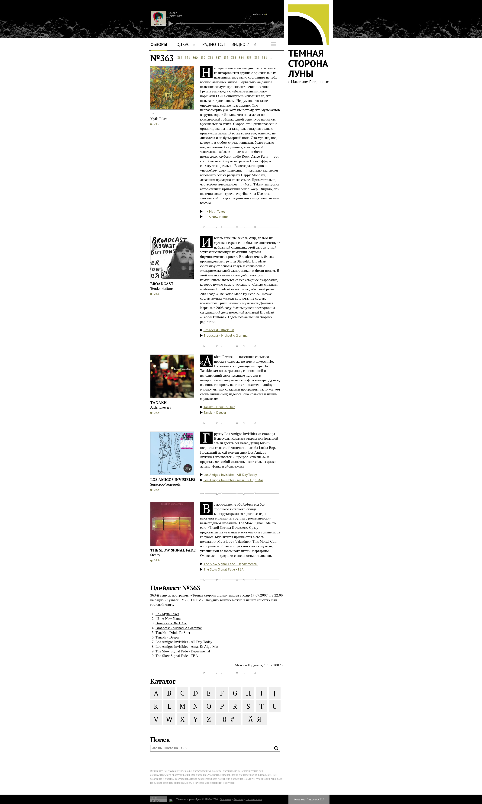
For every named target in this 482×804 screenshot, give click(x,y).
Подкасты (185, 44)
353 (249, 58)
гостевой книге (161, 604)
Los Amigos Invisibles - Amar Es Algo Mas (233, 480)
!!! (152, 113)
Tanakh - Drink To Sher (219, 407)
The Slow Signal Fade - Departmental (231, 564)
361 (187, 58)
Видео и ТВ (243, 44)
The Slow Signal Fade (173, 550)
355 (233, 58)
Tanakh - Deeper (215, 412)
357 (218, 58)
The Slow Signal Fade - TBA (224, 569)
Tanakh (158, 402)
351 (264, 58)
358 (210, 58)
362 (179, 58)
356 (225, 58)
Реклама (238, 799)
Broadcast (162, 283)
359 (202, 58)
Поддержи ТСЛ (315, 799)
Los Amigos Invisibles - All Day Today (230, 474)
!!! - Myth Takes (214, 211)
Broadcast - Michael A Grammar (226, 335)
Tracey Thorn (175, 16)
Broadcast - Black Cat (219, 330)
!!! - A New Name (216, 216)
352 (256, 58)
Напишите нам (254, 799)
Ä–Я (254, 719)
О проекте (299, 799)
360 (195, 58)
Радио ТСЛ (213, 44)
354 (241, 58)
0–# (228, 719)
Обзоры (159, 44)
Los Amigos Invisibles (172, 479)
